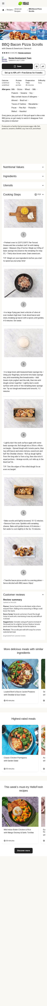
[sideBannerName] (23, 146)
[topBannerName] (23, 17)
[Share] (42, 66)
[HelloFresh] (23, 3)
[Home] (3, 10)
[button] (23, 176)
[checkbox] (3, 53)
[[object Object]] (36, 66)
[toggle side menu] (3, 3)
